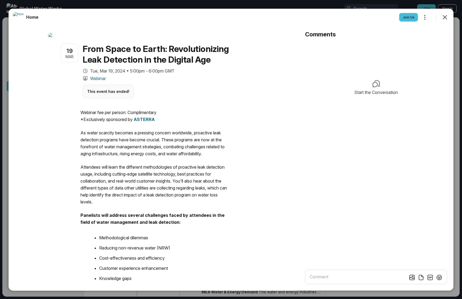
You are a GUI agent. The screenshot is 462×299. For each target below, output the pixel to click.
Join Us (408, 17)
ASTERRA (144, 119)
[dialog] (231, 149)
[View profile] (18, 17)
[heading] (32, 17)
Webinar (98, 78)
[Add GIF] (430, 277)
